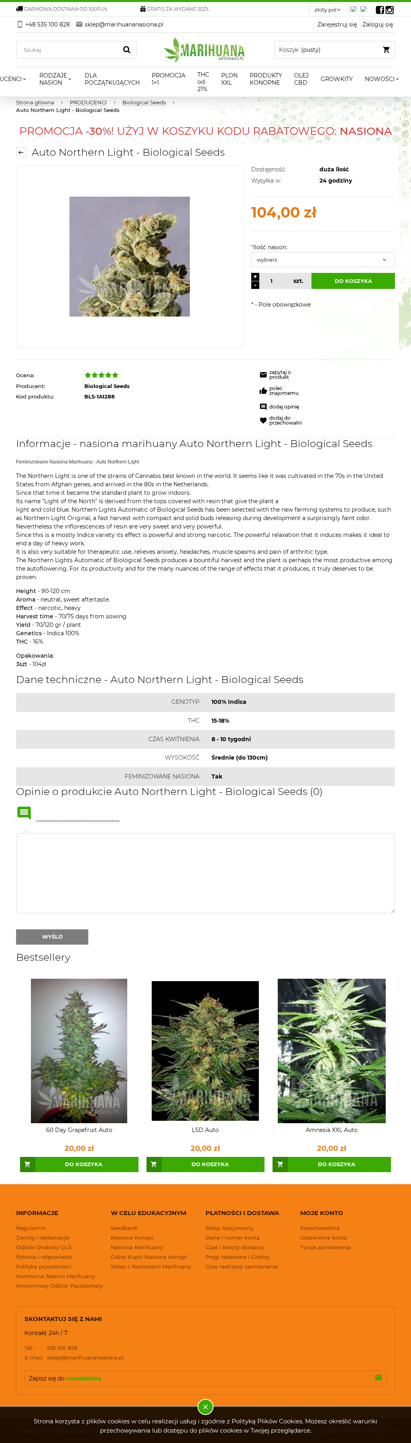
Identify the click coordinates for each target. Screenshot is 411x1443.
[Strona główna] (205, 50)
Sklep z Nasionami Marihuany (151, 1266)
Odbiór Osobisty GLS (43, 1247)
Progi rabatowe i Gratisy (238, 1257)
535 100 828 (50, 1348)
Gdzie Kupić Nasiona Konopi (149, 1257)
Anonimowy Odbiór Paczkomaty (59, 1285)
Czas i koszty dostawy (235, 1247)
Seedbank (124, 1228)
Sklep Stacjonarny (229, 1228)
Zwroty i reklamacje (42, 1237)
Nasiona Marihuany (137, 1247)
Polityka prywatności (43, 1266)
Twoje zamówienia (325, 1247)
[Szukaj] (127, 50)
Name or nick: (24, 813)
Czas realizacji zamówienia (242, 1266)
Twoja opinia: (26, 833)
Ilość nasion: (269, 247)
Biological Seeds (107, 386)
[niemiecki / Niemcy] (355, 6)
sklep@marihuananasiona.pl (74, 1357)
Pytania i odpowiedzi (44, 1257)
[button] (284, 376)
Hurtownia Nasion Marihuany (55, 1276)
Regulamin (31, 1228)
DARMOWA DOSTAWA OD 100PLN (65, 9)
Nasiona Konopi (132, 1237)
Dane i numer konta (233, 1237)
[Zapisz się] (378, 1378)
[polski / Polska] (365, 6)
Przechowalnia (320, 1228)
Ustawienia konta (323, 1237)
